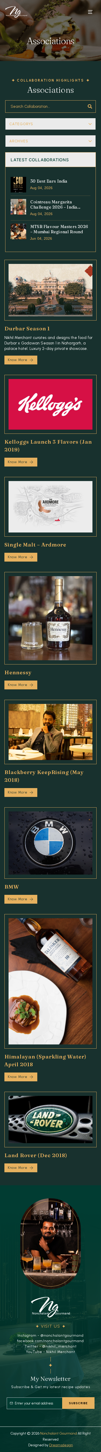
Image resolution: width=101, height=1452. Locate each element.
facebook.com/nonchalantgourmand (50, 1341)
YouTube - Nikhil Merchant (50, 1352)
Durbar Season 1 (27, 328)
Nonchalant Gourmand (58, 1433)
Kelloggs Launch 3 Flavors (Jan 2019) (48, 445)
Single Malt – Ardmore (35, 544)
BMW (11, 886)
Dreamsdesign (61, 1445)
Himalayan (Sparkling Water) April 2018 (45, 1060)
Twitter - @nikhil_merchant (51, 1346)
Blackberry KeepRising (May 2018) (44, 776)
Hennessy (18, 672)
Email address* (34, 1400)
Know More (17, 360)
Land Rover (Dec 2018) (35, 1155)
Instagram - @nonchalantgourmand (51, 1335)
